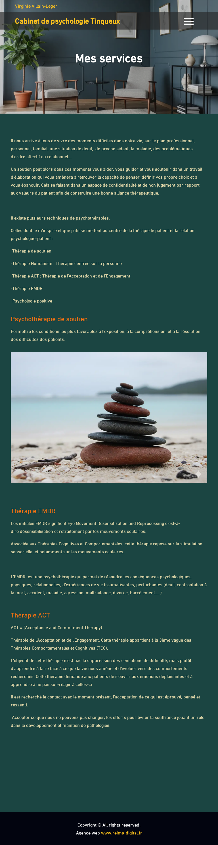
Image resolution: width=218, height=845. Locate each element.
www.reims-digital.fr (121, 832)
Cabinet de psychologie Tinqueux (67, 20)
